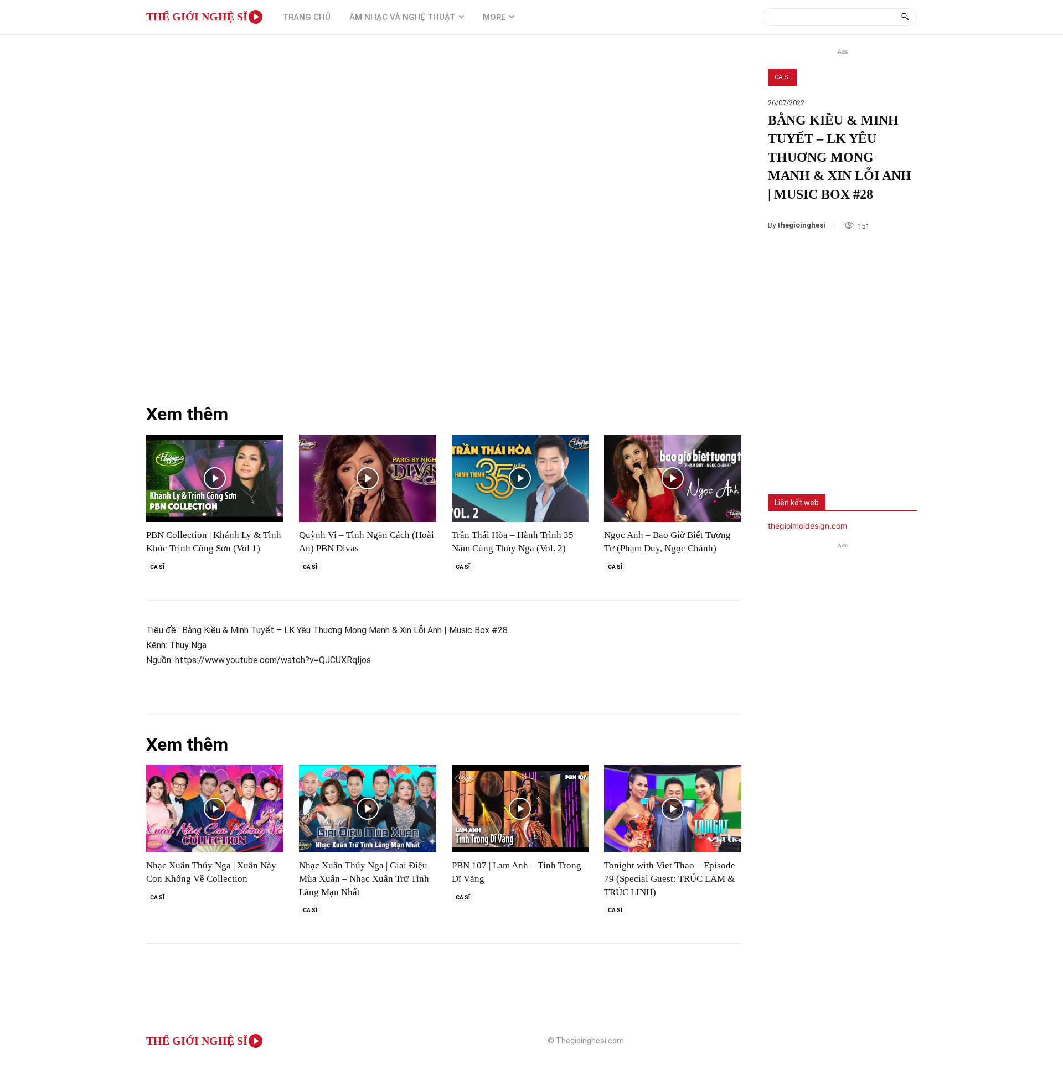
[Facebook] (784, 451)
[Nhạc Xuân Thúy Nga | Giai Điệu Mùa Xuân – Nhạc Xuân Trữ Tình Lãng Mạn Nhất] (367, 809)
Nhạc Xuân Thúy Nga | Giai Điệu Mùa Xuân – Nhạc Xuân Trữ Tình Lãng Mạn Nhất (364, 878)
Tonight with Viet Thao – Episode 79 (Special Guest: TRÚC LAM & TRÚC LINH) (669, 878)
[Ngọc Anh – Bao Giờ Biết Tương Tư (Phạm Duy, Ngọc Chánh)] (672, 479)
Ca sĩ (782, 77)
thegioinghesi (801, 225)
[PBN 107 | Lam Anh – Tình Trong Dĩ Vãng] (520, 809)
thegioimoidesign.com (807, 525)
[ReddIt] (894, 451)
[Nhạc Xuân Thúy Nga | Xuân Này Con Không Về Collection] (214, 809)
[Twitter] (821, 451)
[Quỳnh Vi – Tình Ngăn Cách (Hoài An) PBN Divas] (367, 479)
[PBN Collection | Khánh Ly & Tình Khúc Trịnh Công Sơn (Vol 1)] (214, 479)
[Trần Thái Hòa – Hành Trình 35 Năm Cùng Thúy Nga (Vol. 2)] (520, 479)
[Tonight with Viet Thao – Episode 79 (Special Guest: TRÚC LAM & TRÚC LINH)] (672, 809)
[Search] (905, 17)
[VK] (857, 451)
